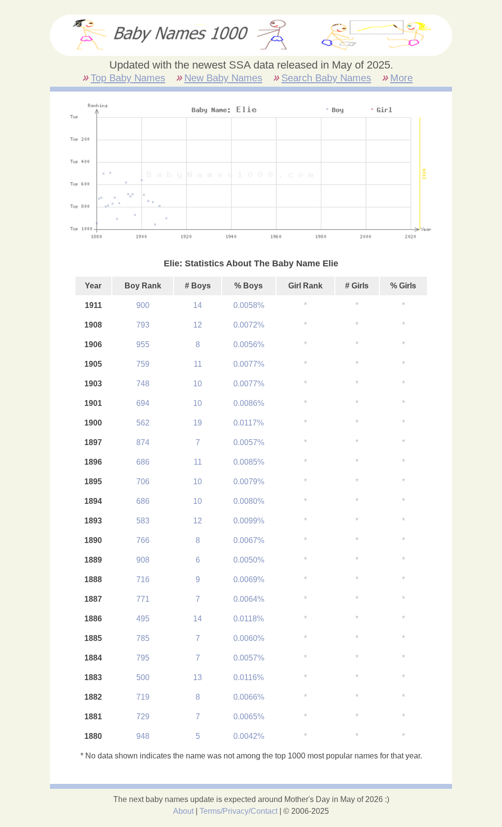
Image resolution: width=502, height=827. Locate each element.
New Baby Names (223, 77)
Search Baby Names (326, 77)
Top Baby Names (128, 77)
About (183, 811)
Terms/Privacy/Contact (238, 811)
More (401, 77)
